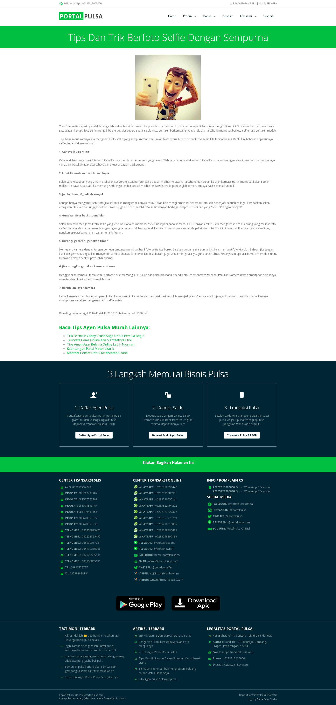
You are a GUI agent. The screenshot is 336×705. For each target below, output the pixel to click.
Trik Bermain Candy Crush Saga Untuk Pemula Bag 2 (105, 336)
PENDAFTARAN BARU (244, 3)
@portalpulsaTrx (155, 567)
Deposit (227, 16)
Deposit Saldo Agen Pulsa (168, 435)
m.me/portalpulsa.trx (159, 555)
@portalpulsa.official (240, 504)
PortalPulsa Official (238, 528)
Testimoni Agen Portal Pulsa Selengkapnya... (92, 677)
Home (172, 16)
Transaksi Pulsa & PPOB (242, 435)
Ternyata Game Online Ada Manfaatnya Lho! (99, 340)
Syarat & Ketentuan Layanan (230, 664)
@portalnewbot (156, 549)
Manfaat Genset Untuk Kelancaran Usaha (97, 353)
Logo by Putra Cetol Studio (262, 699)
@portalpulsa (238, 510)
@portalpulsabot (157, 542)
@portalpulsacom (239, 522)
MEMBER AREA (269, 3)
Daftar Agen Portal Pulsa (94, 435)
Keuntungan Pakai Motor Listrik (90, 348)
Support (268, 16)
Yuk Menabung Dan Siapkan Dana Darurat (165, 635)
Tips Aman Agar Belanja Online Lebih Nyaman (100, 344)
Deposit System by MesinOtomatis (258, 695)
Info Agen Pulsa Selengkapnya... (158, 679)
